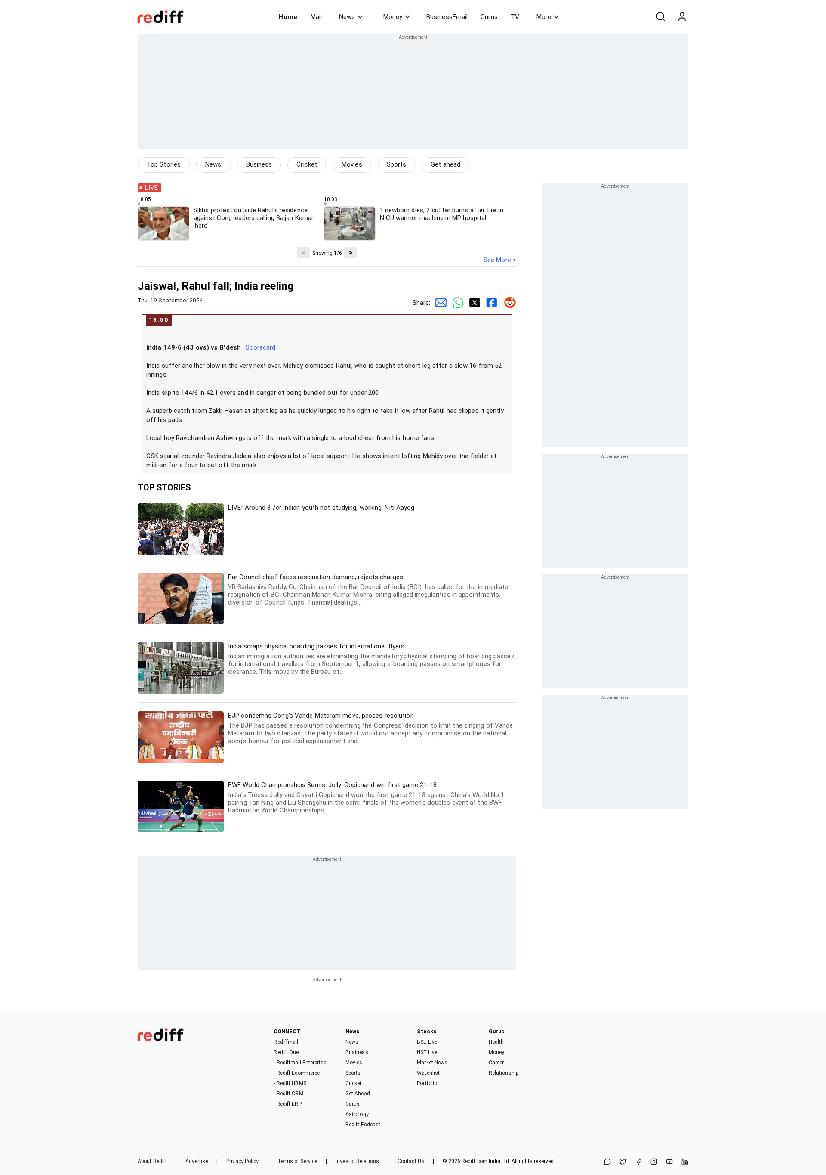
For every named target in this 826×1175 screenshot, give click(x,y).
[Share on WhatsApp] (607, 1162)
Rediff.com (474, 1161)
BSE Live (427, 1042)
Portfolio (427, 1083)
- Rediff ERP (287, 1104)
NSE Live (427, 1052)
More (543, 17)
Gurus (489, 17)
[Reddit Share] (507, 303)
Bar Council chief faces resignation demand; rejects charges (368, 589)
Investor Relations (357, 1161)
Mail (316, 17)
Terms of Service (297, 1161)
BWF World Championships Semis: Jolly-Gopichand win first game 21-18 (366, 797)
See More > (500, 260)
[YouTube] (669, 1162)
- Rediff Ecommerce (297, 1073)
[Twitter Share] (473, 303)
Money (392, 17)
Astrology (357, 1114)
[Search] (660, 17)
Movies (352, 164)
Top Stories (164, 164)
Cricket (306, 164)
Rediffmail (286, 1042)
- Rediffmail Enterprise (300, 1063)
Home (288, 17)
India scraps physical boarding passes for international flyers (371, 659)
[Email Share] (438, 303)
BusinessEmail (447, 17)
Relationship (503, 1073)
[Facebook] (638, 1162)
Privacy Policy (242, 1161)
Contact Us (411, 1161)
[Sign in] (681, 17)
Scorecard (260, 347)
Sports (397, 164)
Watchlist (428, 1073)
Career (496, 1063)
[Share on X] (623, 1162)
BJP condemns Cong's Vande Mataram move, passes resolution (370, 728)
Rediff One (286, 1052)
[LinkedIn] (684, 1162)
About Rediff (152, 1161)
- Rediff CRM (288, 1094)
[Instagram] (653, 1162)
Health (496, 1042)
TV (515, 17)
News (347, 17)
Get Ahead (357, 1094)
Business (259, 164)
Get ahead (445, 164)
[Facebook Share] (490, 303)
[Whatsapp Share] (456, 303)
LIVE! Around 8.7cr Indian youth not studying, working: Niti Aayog (321, 508)
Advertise (196, 1161)
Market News (432, 1063)
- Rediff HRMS (290, 1083)
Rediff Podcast (362, 1125)
